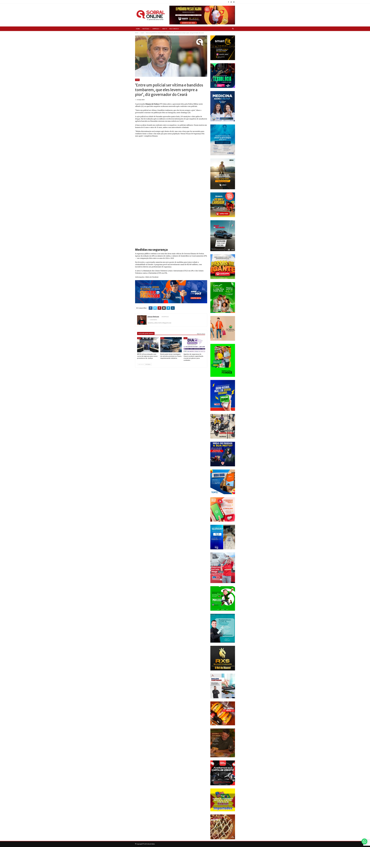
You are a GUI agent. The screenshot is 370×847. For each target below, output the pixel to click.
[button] (364, 841)
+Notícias (145, 29)
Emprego (156, 29)
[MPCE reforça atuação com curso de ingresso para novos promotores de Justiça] (148, 344)
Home (138, 29)
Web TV (164, 29)
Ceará (137, 79)
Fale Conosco (174, 29)
